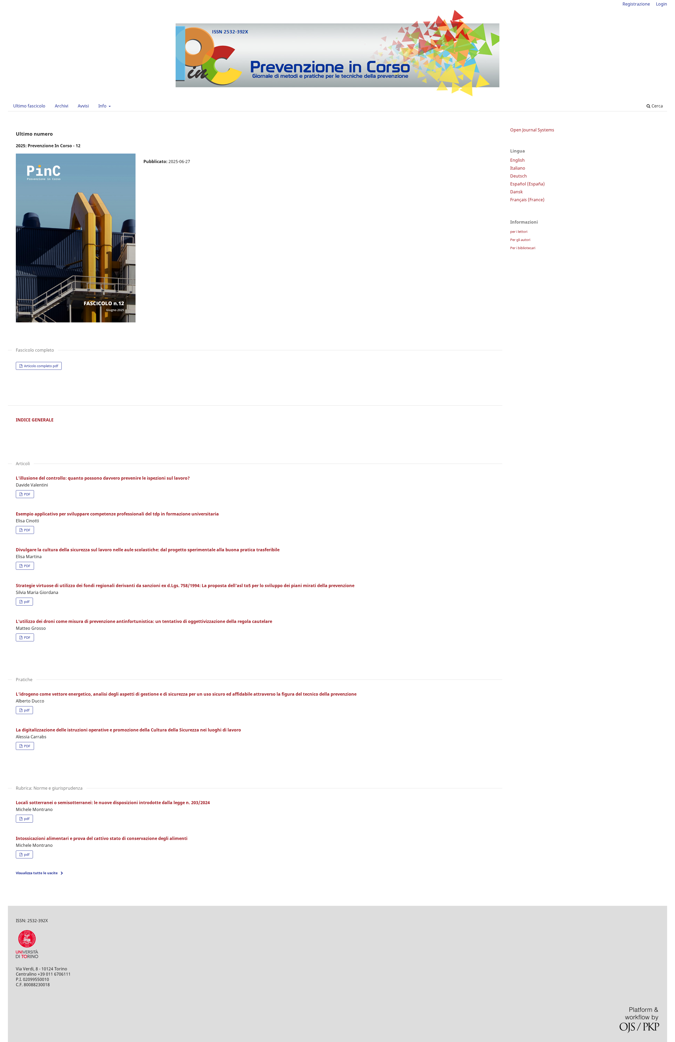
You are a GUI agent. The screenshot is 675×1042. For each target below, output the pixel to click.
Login (661, 4)
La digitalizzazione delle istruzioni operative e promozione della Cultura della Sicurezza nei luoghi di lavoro (128, 730)
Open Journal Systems (532, 130)
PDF (26, 494)
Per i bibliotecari (522, 247)
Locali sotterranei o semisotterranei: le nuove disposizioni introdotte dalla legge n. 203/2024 (113, 802)
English (517, 160)
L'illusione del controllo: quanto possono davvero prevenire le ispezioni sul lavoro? (103, 478)
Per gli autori (520, 239)
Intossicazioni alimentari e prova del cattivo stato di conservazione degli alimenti (101, 838)
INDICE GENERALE (35, 420)
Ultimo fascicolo (29, 106)
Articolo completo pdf (40, 365)
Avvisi (83, 106)
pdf (26, 601)
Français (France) (527, 200)
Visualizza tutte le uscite (37, 873)
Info (103, 106)
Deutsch (518, 176)
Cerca (656, 106)
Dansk (516, 192)
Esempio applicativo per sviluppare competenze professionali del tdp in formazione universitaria (117, 514)
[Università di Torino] (27, 959)
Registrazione (636, 4)
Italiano (517, 168)
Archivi (61, 106)
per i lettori (518, 231)
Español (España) (527, 184)
